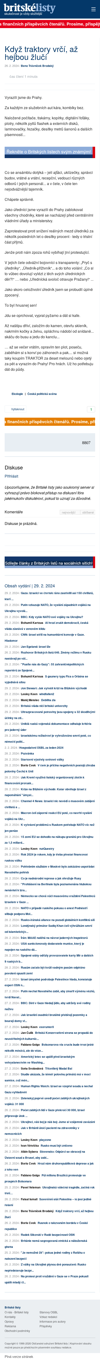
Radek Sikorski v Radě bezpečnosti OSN (48, 1235)
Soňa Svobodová (32, 1068)
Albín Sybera (29, 1151)
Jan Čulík (27, 1033)
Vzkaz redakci (48, 1317)
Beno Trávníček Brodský (37, 66)
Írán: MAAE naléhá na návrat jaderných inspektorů (54, 938)
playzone (45, 1140)
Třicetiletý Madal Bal (58, 1068)
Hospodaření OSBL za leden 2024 (41, 747)
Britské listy (40, 9)
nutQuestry (46, 848)
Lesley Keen (29, 694)
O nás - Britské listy (17, 1312)
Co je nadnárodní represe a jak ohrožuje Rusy (51, 878)
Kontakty (10, 1317)
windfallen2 (46, 694)
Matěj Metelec (30, 700)
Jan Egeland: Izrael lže (35, 646)
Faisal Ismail (29, 1199)
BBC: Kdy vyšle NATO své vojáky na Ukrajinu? (52, 617)
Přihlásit (11, 476)
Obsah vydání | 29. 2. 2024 (30, 585)
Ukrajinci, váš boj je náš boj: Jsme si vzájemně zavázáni (58, 1122)
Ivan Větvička (30, 1145)
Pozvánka (27, 753)
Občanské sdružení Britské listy (50, 1343)
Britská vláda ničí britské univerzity (44, 706)
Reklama (10, 1326)
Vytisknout (17, 409)
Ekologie (17, 394)
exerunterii (46, 1027)
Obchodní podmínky (17, 1331)
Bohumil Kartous (32, 623)
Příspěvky (46, 1326)
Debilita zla (48, 700)
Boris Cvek (28, 765)
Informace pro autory (53, 1321)
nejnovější (69, 512)
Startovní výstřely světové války (42, 759)
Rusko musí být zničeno (56, 1145)
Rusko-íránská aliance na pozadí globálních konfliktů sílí (58, 920)
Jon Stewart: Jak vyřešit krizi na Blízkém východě (54, 688)
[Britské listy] (50, 153)
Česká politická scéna (42, 394)
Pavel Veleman (30, 1187)
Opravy (9, 1321)
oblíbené (88, 512)
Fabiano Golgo (30, 1044)
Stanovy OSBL (49, 1312)
